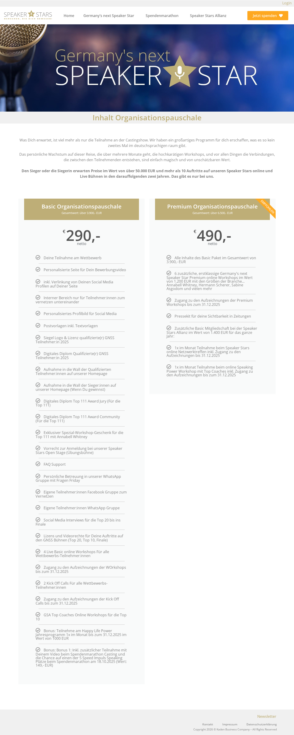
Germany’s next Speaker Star (108, 15)
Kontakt (207, 724)
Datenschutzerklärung (261, 724)
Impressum (229, 724)
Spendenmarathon (162, 15)
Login (287, 3)
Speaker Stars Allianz (208, 15)
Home (69, 15)
